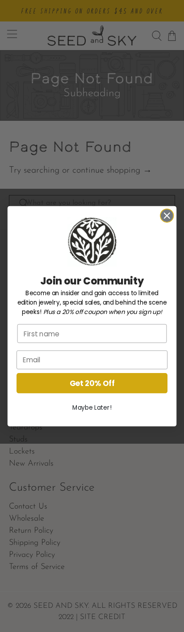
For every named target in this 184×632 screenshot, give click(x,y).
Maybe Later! (91, 407)
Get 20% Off (92, 383)
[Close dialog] (166, 215)
